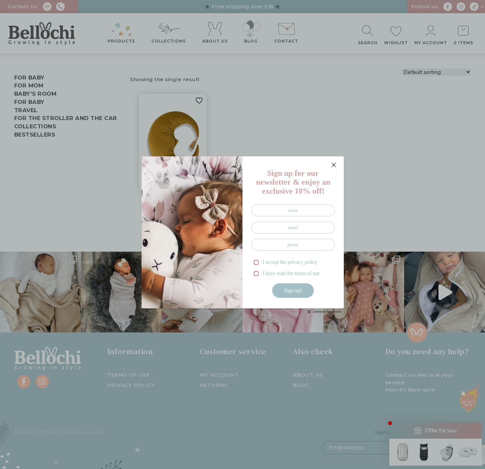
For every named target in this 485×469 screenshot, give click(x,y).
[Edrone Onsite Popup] (242, 234)
